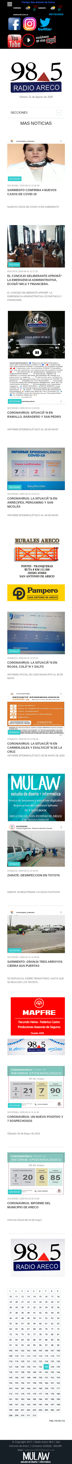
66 (22, 1328)
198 (58, 1404)
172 (10, 1393)
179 (52, 1393)
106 (46, 1350)
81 (58, 1334)
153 (58, 1377)
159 (40, 1382)
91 (10, 1345)
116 (52, 1355)
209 (16, 1415)
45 (58, 1312)
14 (34, 1296)
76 (28, 1334)
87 (40, 1339)
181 (10, 1399)
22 (28, 1301)
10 (10, 1296)
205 (46, 1409)
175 (28, 1393)
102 (22, 1350)
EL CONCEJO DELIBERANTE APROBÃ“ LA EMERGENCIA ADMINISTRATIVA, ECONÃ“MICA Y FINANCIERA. (34, 280)
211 (28, 1415)
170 (52, 1388)
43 (46, 1312)
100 (10, 1350)
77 (34, 1334)
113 (34, 1355)
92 (16, 1345)
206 (52, 1409)
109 (10, 1355)
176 (34, 1393)
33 (40, 1307)
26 (52, 1301)
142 (46, 1372)
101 (16, 1350)
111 (22, 1355)
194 (34, 1404)
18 (58, 1296)
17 (52, 1296)
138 (22, 1372)
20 (16, 1301)
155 (16, 1382)
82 (10, 1339)
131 (34, 1366)
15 (40, 1296)
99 (58, 1345)
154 (10, 1382)
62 (52, 1323)
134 (52, 1366)
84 (22, 1339)
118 (10, 1361)
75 (22, 1334)
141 (40, 1372)
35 (52, 1307)
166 (28, 1388)
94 (28, 1345)
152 (52, 1377)
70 (46, 1328)
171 (58, 1388)
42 (40, 1312)
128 (16, 1366)
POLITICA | (12, 271)
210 (22, 1415)
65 (16, 1328)
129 (22, 1366)
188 (52, 1399)
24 (40, 1301)
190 (10, 1404)
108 (58, 1350)
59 (34, 1323)
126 (58, 1361)
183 (22, 1399)
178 (46, 1393)
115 (46, 1355)
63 (58, 1323)
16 (46, 1296)
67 (28, 1328)
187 (46, 1399)
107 (52, 1350)
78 (40, 1334)
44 (52, 1312)
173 (16, 1393)
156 (22, 1382)
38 (16, 1312)
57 (22, 1323)
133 (46, 1366)
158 (34, 1382)
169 (46, 1388)
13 (28, 1296)
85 (28, 1339)
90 (58, 1339)
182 (16, 1399)
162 (58, 1382)
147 (22, 1377)
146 (16, 1377)
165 (22, 1388)
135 (58, 1366)
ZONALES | (12, 658)
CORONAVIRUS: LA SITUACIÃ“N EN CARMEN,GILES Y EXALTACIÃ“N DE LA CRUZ (34, 747)
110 (16, 1355)
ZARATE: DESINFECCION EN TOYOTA (33, 875)
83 (16, 1339)
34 (46, 1307)
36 (58, 1307)
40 (28, 1312)
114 (40, 1355)
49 (28, 1318)
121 (28, 1361)
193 (28, 1404)
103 (28, 1350)
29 (16, 1307)
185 (34, 1399)
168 (40, 1388)
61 (46, 1323)
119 (16, 1361)
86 (34, 1339)
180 (58, 1393)
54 (58, 1318)
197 (52, 1404)
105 (40, 1350)
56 (16, 1323)
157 (28, 1382)
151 (46, 1377)
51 (40, 1318)
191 (16, 1404)
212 (34, 1415)
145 (10, 1377)
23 (34, 1301)
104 (34, 1350)
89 (52, 1339)
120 (22, 1361)
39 (22, 1312)
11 (16, 1296)
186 (40, 1399)
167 (34, 1388)
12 (22, 1296)
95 (34, 1345)
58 (28, 1323)
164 (16, 1388)
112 (28, 1355)
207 (58, 1409)
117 (58, 1355)
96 (40, 1345)
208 (10, 1415)
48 (22, 1318)
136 (10, 1372)
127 (10, 1366)
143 (52, 1372)
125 (52, 1361)
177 (40, 1393)
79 (46, 1334)
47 (16, 1318)
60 (40, 1323)
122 (34, 1361)
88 (46, 1339)
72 (58, 1328)
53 (52, 1318)
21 (22, 1301)
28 (10, 1307)
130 (28, 1366)
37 (10, 1312)
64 (10, 1328)
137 (16, 1372)
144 (58, 1372)
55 (10, 1323)
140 (34, 1372)
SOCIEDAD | (13, 185)
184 (28, 1399)
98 (52, 1345)
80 (52, 1334)
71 (52, 1328)
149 (34, 1377)
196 (46, 1404)
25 (46, 1301)
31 (28, 1307)
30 (22, 1307)
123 (40, 1361)
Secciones (19, 112)
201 (22, 1409)
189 (58, 1399)
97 (46, 1345)
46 (10, 1318)
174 (22, 1393)
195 (40, 1404)
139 (28, 1372)
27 (58, 1301)
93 (22, 1345)
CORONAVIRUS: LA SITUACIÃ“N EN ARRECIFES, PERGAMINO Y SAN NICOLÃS (32, 502)
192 (22, 1404)
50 (34, 1318)
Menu (9, 4)
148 (28, 1377)
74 (16, 1334)
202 (28, 1409)
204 (40, 1409)
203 (34, 1409)
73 (10, 1334)
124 (46, 1361)
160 (46, 1382)
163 (10, 1388)
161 (52, 1382)
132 (40, 1366)
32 (34, 1307)
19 (10, 1301)
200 (16, 1409)
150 (40, 1377)
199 (10, 1409)
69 (40, 1328)
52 (46, 1318)
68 (34, 1328)
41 (34, 1312)
